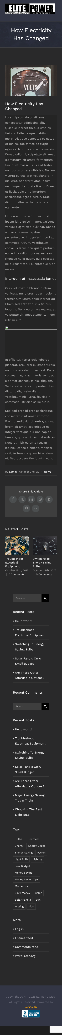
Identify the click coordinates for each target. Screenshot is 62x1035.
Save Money (22, 893)
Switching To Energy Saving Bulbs (45, 546)
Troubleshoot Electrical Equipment (17, 546)
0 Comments (16, 574)
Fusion (41, 852)
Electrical (33, 839)
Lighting (37, 859)
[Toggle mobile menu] (55, 16)
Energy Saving (24, 852)
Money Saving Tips (26, 879)
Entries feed (24, 938)
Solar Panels (23, 899)
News (47, 471)
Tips (31, 906)
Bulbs (18, 839)
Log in (19, 929)
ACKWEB (31, 1007)
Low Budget (22, 866)
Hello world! (23, 621)
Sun (38, 899)
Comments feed (26, 947)
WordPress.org (25, 956)
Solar (38, 893)
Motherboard (23, 886)
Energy (19, 845)
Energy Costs (36, 845)
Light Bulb (21, 859)
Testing (19, 906)
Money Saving (23, 872)
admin (13, 471)
